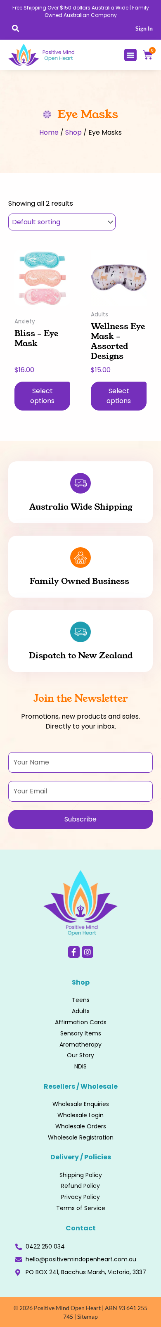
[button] (15, 28)
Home (49, 132)
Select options (42, 396)
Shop (73, 132)
